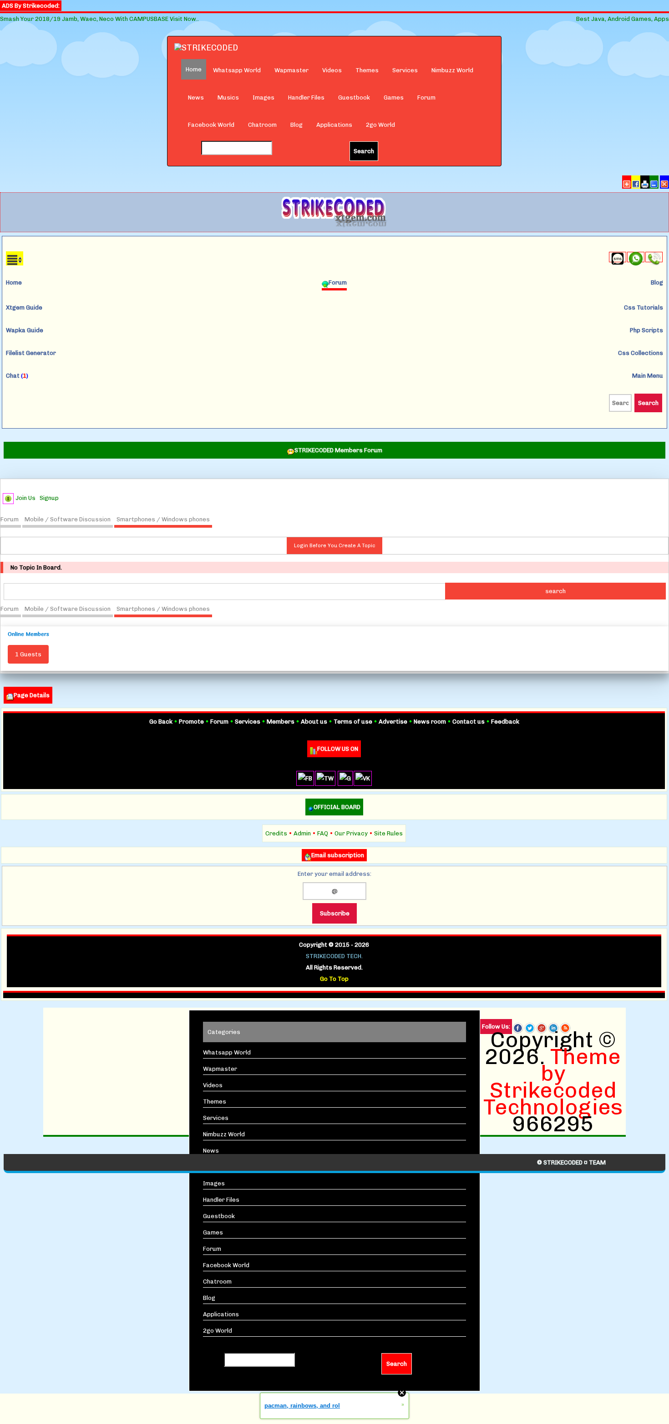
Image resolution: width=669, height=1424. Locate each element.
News (196, 97)
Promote (191, 721)
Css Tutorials (643, 307)
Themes (367, 70)
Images (263, 97)
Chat (17, 375)
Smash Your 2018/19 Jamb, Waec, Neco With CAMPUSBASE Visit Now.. (99, 18)
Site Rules (388, 833)
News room (430, 721)
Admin (302, 833)
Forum (426, 97)
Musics (228, 97)
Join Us (25, 498)
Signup (49, 498)
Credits (276, 833)
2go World (380, 124)
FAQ (322, 833)
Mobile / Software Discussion (68, 519)
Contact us (468, 721)
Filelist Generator (31, 353)
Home (14, 282)
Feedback (505, 721)
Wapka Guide (24, 330)
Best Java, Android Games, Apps (622, 18)
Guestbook (354, 97)
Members (280, 721)
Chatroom (262, 124)
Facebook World (211, 124)
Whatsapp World (237, 70)
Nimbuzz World (452, 70)
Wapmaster (291, 70)
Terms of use (353, 721)
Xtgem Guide (24, 307)
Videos (332, 70)
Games (394, 97)
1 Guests (28, 654)
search (555, 591)
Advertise (393, 721)
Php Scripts (646, 330)
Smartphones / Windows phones (163, 519)
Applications (334, 124)
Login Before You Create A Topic (334, 546)
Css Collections (640, 353)
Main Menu (647, 375)
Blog (296, 124)
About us (314, 721)
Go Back (160, 721)
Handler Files (306, 97)
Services (405, 70)
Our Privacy (351, 833)
